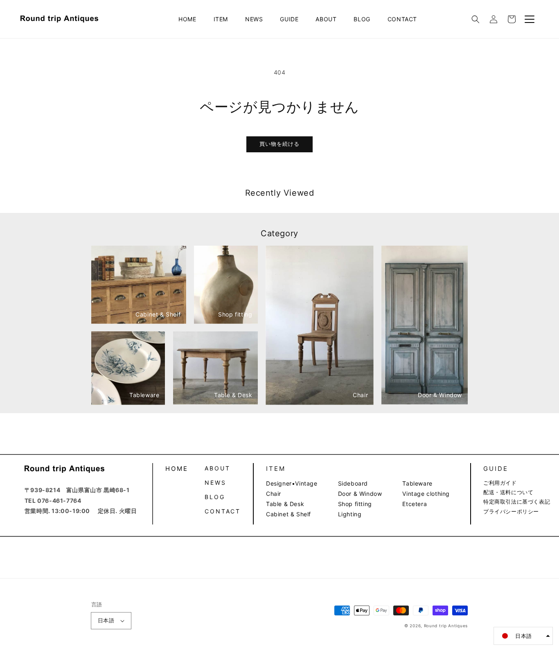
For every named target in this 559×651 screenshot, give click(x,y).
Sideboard (353, 483)
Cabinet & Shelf (288, 514)
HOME (187, 19)
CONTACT (402, 19)
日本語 (106, 620)
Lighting (350, 514)
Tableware (417, 483)
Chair (273, 493)
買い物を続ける (279, 143)
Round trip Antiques (446, 625)
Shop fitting (355, 503)
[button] (476, 19)
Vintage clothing (426, 493)
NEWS (254, 19)
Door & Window (360, 493)
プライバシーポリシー (511, 511)
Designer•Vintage (292, 483)
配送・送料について (508, 492)
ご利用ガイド (500, 482)
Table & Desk (285, 503)
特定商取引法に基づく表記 (516, 501)
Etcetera (414, 503)
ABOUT (326, 19)
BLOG (362, 19)
